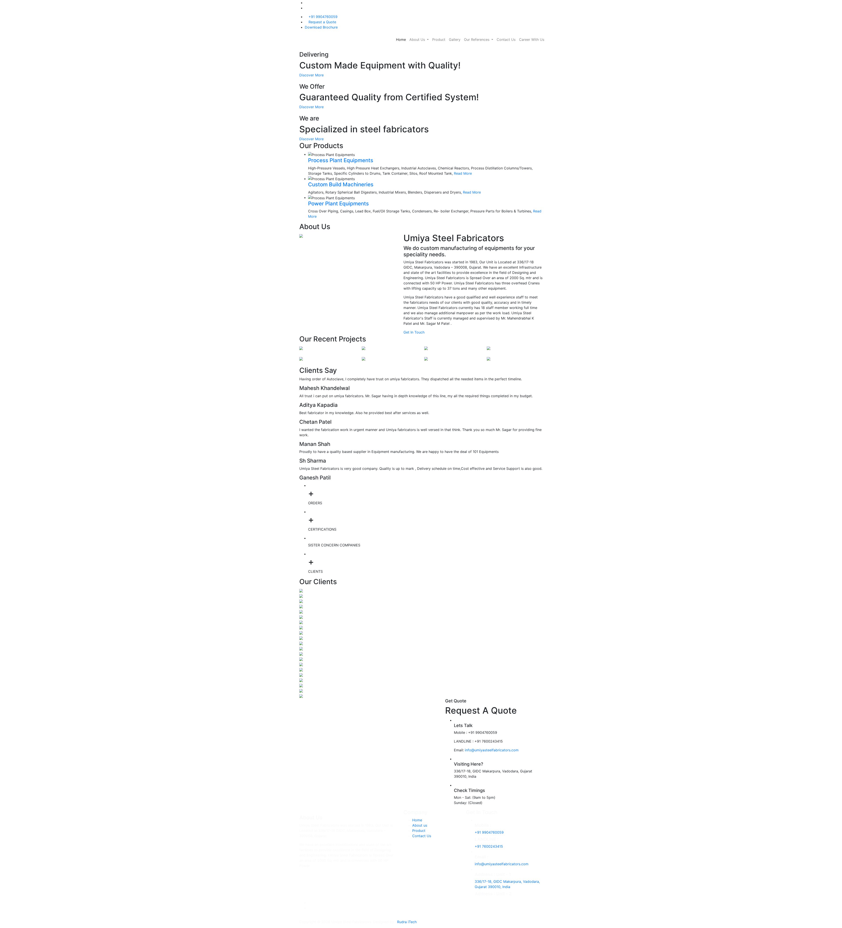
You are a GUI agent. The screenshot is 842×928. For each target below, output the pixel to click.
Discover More (311, 75)
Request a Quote (322, 22)
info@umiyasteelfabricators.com (492, 750)
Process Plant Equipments (340, 160)
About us (419, 825)
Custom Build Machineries (340, 184)
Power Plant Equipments (338, 203)
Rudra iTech (407, 922)
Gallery (454, 39)
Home (401, 39)
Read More (463, 173)
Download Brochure (321, 27)
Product (438, 39)
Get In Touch (414, 332)
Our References (477, 39)
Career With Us (531, 39)
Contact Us (506, 39)
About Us (417, 39)
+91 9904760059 (323, 16)
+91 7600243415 (489, 846)
